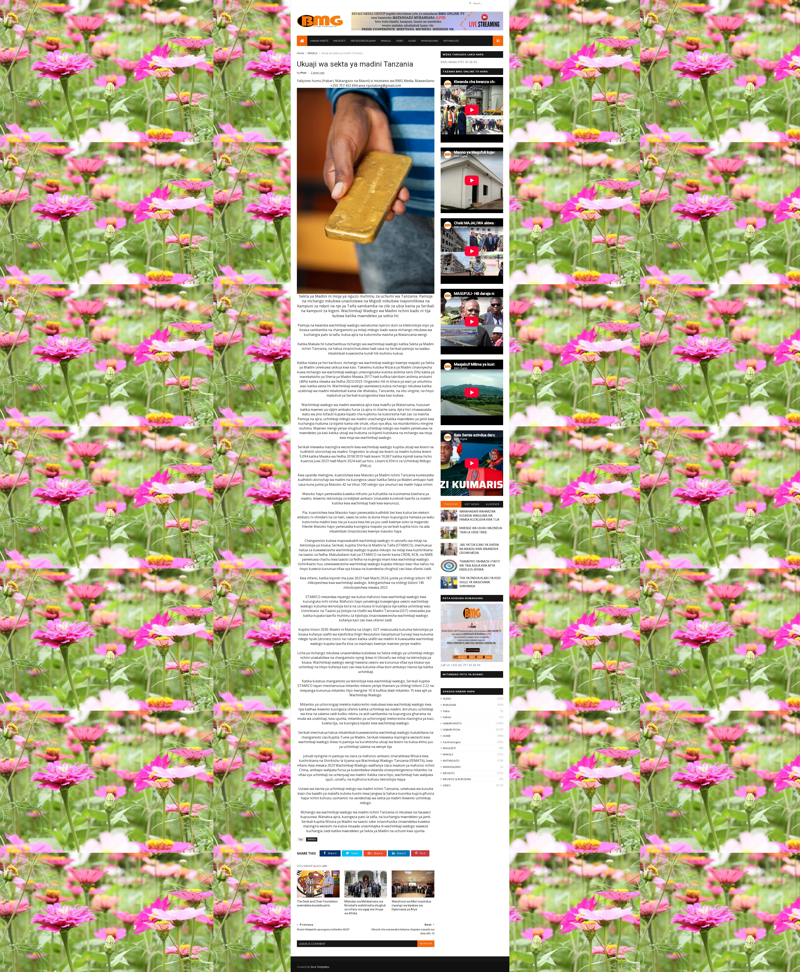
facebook (425, 943)
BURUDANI (449, 705)
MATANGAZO (451, 40)
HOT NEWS (472, 504)
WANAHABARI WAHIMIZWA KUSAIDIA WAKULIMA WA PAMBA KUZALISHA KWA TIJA (479, 515)
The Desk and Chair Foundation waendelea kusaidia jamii (317, 903)
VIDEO (399, 40)
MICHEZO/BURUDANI (363, 40)
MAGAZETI (339, 40)
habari (447, 717)
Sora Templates (320, 967)
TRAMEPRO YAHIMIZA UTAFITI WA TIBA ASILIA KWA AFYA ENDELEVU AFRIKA (479, 565)
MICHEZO (449, 773)
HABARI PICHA (451, 729)
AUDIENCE (493, 504)
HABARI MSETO (319, 40)
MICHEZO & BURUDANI (457, 779)
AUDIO (412, 40)
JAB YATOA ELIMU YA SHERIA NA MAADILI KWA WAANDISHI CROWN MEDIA (479, 549)
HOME (447, 736)
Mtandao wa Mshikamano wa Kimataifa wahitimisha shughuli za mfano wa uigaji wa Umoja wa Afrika (365, 907)
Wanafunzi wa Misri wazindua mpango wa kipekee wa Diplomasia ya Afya (411, 905)
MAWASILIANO (429, 40)
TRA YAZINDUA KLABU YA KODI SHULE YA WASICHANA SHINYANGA (480, 582)
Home (300, 53)
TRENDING (451, 504)
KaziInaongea (451, 742)
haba (446, 711)
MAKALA (386, 40)
